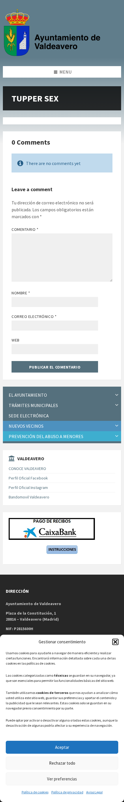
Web (16, 340)
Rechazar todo (62, 763)
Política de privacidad (67, 792)
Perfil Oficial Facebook (28, 478)
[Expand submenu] (116, 395)
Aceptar (62, 747)
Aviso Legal (94, 792)
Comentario (25, 229)
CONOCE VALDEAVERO (27, 468)
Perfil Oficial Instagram (28, 487)
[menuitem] (62, 395)
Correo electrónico (34, 316)
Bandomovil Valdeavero (29, 497)
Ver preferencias (62, 779)
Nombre (21, 293)
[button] (115, 642)
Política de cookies (35, 792)
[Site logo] (53, 55)
